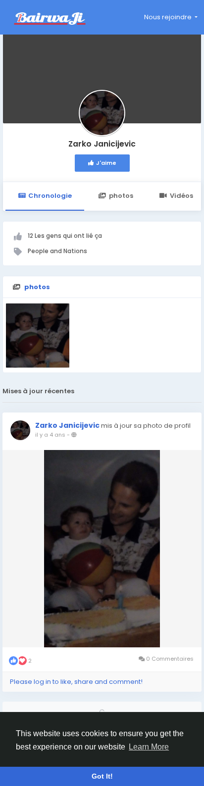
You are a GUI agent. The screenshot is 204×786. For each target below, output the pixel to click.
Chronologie (50, 195)
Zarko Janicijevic (102, 144)
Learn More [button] (149, 747)
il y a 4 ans (50, 435)
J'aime (106, 163)
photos (121, 195)
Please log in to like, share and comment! (76, 681)
